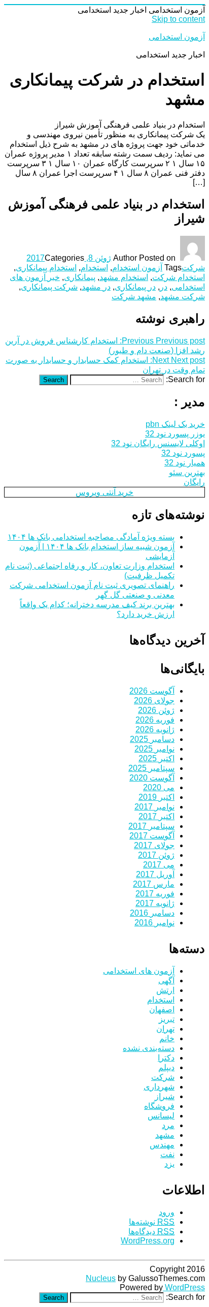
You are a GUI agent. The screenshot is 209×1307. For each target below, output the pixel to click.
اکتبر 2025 (156, 758)
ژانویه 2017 (155, 903)
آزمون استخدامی (177, 37)
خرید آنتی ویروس (104, 492)
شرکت (193, 267)
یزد (169, 1164)
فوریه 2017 (155, 893)
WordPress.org (148, 1240)
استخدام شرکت (178, 277)
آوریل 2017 (155, 874)
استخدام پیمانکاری (46, 267)
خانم (167, 1038)
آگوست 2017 (152, 835)
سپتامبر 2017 (151, 826)
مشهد (165, 1135)
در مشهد (96, 287)
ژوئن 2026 (156, 710)
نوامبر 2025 (154, 748)
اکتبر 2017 (156, 816)
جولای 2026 (154, 700)
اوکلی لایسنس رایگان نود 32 (158, 443)
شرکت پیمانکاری (49, 287)
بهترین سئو (187, 472)
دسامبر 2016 (152, 913)
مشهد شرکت (134, 296)
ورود (167, 1212)
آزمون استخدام (137, 267)
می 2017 (159, 864)
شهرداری (159, 1086)
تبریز (167, 1019)
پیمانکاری (79, 277)
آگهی (166, 980)
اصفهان (162, 1009)
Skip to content (178, 19)
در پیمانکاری (135, 287)
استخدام (94, 267)
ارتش (165, 990)
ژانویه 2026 (155, 729)
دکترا (166, 1057)
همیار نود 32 (184, 462)
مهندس (162, 1144)
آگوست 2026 (152, 691)
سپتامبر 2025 (151, 768)
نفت (167, 1154)
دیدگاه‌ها (151, 1231)
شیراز (165, 1096)
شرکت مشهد (182, 296)
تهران (165, 1028)
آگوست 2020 (152, 777)
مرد (168, 1125)
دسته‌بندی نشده (149, 1048)
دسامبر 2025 (152, 739)
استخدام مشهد (123, 277)
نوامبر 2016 (154, 922)
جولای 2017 (154, 845)
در (163, 287)
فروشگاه (159, 1106)
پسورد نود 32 (183, 453)
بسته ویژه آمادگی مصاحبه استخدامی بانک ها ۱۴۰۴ (91, 537)
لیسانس (161, 1115)
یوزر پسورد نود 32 (175, 433)
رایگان (194, 482)
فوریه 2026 (155, 719)
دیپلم (166, 1067)
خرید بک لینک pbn (175, 424)
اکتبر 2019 (156, 797)
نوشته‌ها (152, 1222)
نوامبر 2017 (154, 806)
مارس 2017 (154, 884)
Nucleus (101, 1278)
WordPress (184, 1287)
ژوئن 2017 (156, 855)
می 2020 (159, 787)
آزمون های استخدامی (139, 971)
